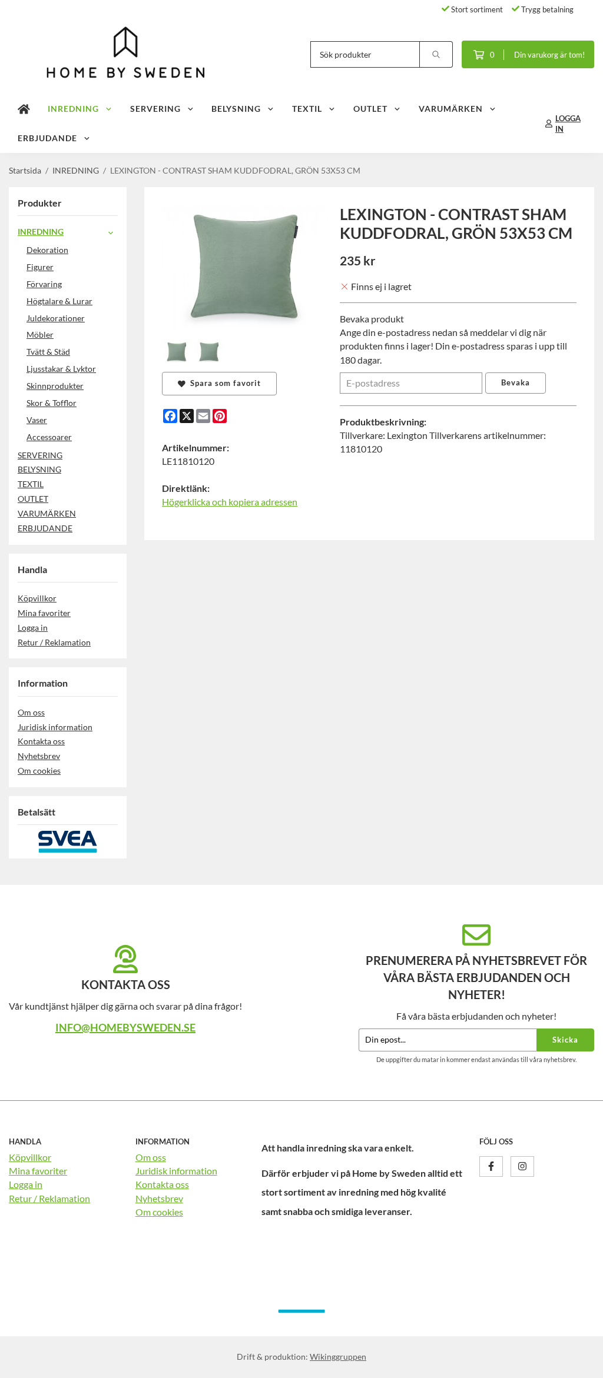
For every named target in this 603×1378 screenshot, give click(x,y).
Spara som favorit (223, 383)
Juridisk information (55, 727)
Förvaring (44, 284)
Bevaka (515, 382)
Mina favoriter (44, 613)
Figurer (40, 267)
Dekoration (47, 250)
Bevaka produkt (372, 318)
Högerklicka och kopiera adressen (229, 501)
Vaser (36, 420)
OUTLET (370, 109)
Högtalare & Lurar (59, 301)
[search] (436, 54)
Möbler (40, 334)
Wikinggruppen (338, 1357)
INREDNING (73, 109)
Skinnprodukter (55, 386)
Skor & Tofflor (51, 403)
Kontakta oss (41, 741)
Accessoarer (49, 437)
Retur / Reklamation (54, 642)
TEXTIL (307, 109)
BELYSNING (236, 109)
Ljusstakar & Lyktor (61, 369)
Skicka (565, 1039)
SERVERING (155, 109)
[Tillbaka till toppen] (578, 1362)
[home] (24, 109)
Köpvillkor (37, 598)
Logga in (33, 628)
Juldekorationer (55, 318)
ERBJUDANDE (47, 138)
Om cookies (39, 770)
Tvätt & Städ (48, 352)
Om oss (31, 712)
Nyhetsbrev (39, 756)
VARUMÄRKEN (451, 109)
